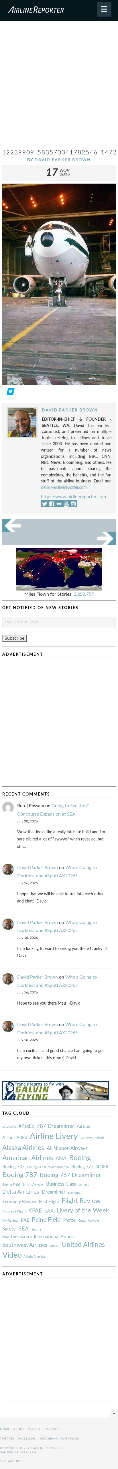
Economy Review (19, 1201)
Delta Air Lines (20, 1192)
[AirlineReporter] (59, 10)
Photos (69, 1220)
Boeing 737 (13, 1167)
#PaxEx (26, 1126)
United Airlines (83, 1245)
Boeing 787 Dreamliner (70, 1175)
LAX (49, 1211)
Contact (51, 1429)
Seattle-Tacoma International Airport (38, 1236)
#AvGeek (9, 1126)
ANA (61, 1158)
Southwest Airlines (24, 1245)
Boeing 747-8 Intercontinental (48, 1167)
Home (5, 1429)
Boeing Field (11, 1184)
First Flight (49, 1202)
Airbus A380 (14, 1137)
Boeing (80, 1158)
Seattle (36, 1229)
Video (12, 1255)
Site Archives (12, 1461)
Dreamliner (53, 1192)
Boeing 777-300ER (89, 1167)
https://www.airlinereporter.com (73, 496)
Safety (9, 1229)
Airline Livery (54, 1136)
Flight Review (81, 1201)
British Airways (33, 1184)
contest (83, 1184)
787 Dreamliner (55, 1126)
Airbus (83, 1126)
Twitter (7, 1438)
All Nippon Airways (67, 1148)
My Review (10, 1220)
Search (33, 1429)
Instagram (47, 1438)
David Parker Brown (63, 160)
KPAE (35, 1211)
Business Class (61, 1184)
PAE (25, 1220)
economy (74, 1192)
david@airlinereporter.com (64, 487)
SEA (23, 1229)
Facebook (26, 1438)
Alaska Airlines (23, 1148)
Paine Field (46, 1220)
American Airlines (27, 1158)
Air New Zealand (92, 1138)
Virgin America (34, 1256)
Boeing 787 (19, 1175)
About (18, 1429)
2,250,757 (84, 594)
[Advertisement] (59, 87)
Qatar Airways (88, 1220)
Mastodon (70, 1438)
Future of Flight (14, 1211)
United (54, 1245)
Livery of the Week (82, 1211)
